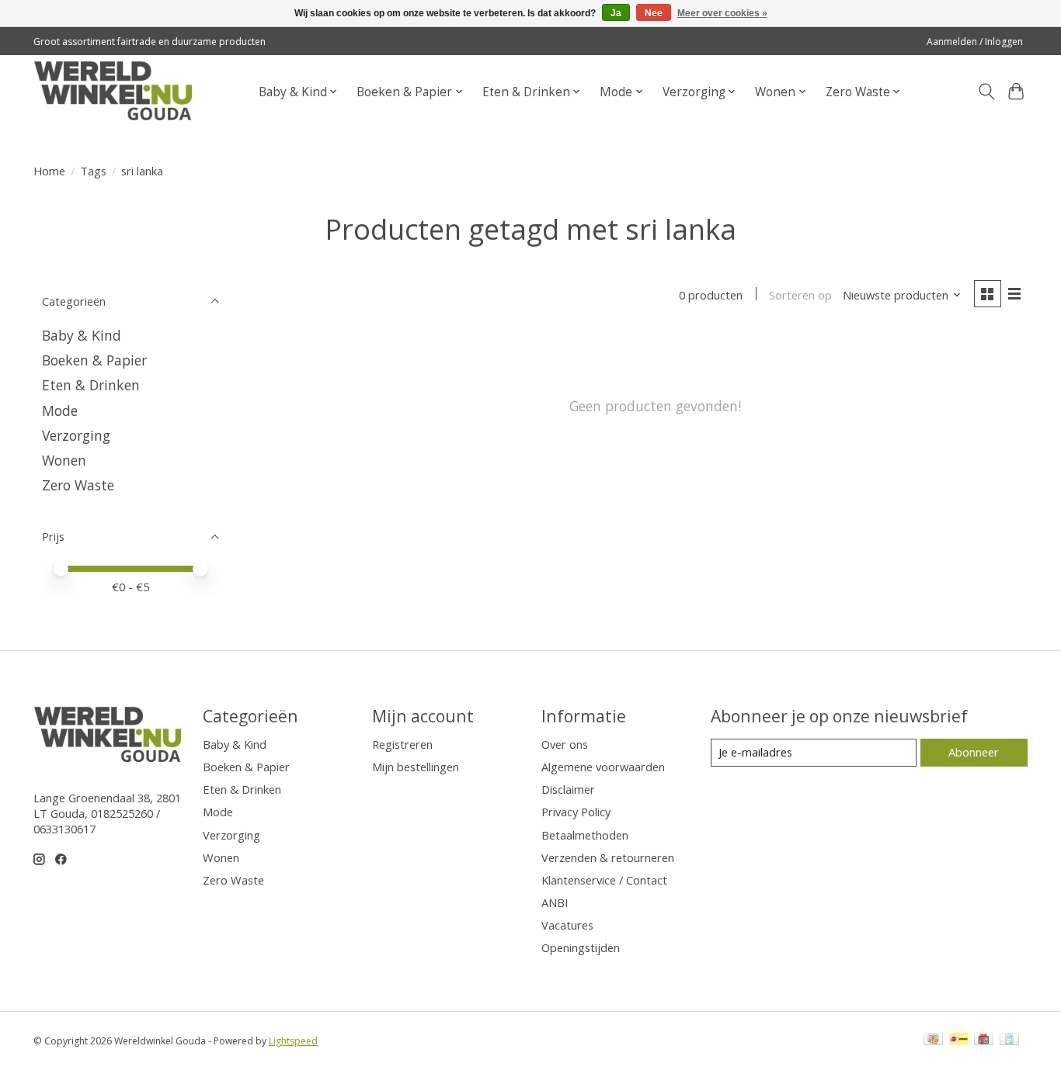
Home (49, 170)
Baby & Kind (81, 335)
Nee (654, 13)
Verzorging (76, 435)
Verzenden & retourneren (607, 857)
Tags (93, 170)
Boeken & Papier (94, 360)
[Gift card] (983, 1040)
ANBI (554, 902)
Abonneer (973, 752)
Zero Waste (78, 485)
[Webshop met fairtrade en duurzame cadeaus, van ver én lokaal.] (112, 92)
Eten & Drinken (91, 385)
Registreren (402, 744)
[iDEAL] (959, 1040)
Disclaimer (568, 789)
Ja (616, 13)
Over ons (564, 744)
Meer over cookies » (722, 13)
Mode (60, 410)
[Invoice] (1009, 1040)
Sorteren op (800, 295)
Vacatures (567, 925)
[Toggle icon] (986, 92)
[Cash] (933, 1040)
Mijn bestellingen (415, 766)
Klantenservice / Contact (604, 880)
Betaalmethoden (584, 835)
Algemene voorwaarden (603, 766)
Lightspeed (293, 1040)
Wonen (64, 460)
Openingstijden (580, 947)
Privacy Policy (576, 811)
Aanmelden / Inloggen (975, 41)
